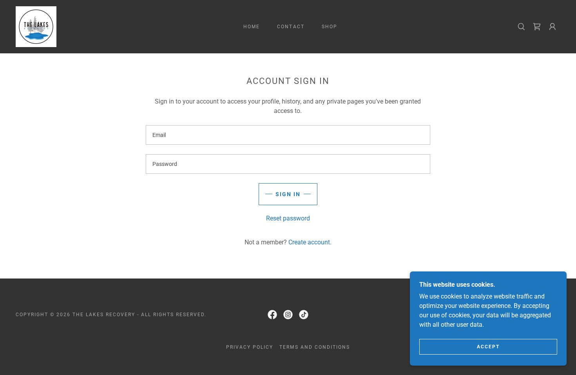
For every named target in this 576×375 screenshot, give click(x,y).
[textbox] (288, 135)
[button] (552, 27)
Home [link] (251, 26)
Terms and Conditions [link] (314, 347)
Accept (488, 347)
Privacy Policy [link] (249, 347)
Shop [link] (329, 26)
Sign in (288, 194)
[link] (36, 26)
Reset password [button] (288, 218)
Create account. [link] (309, 242)
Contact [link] (290, 26)
